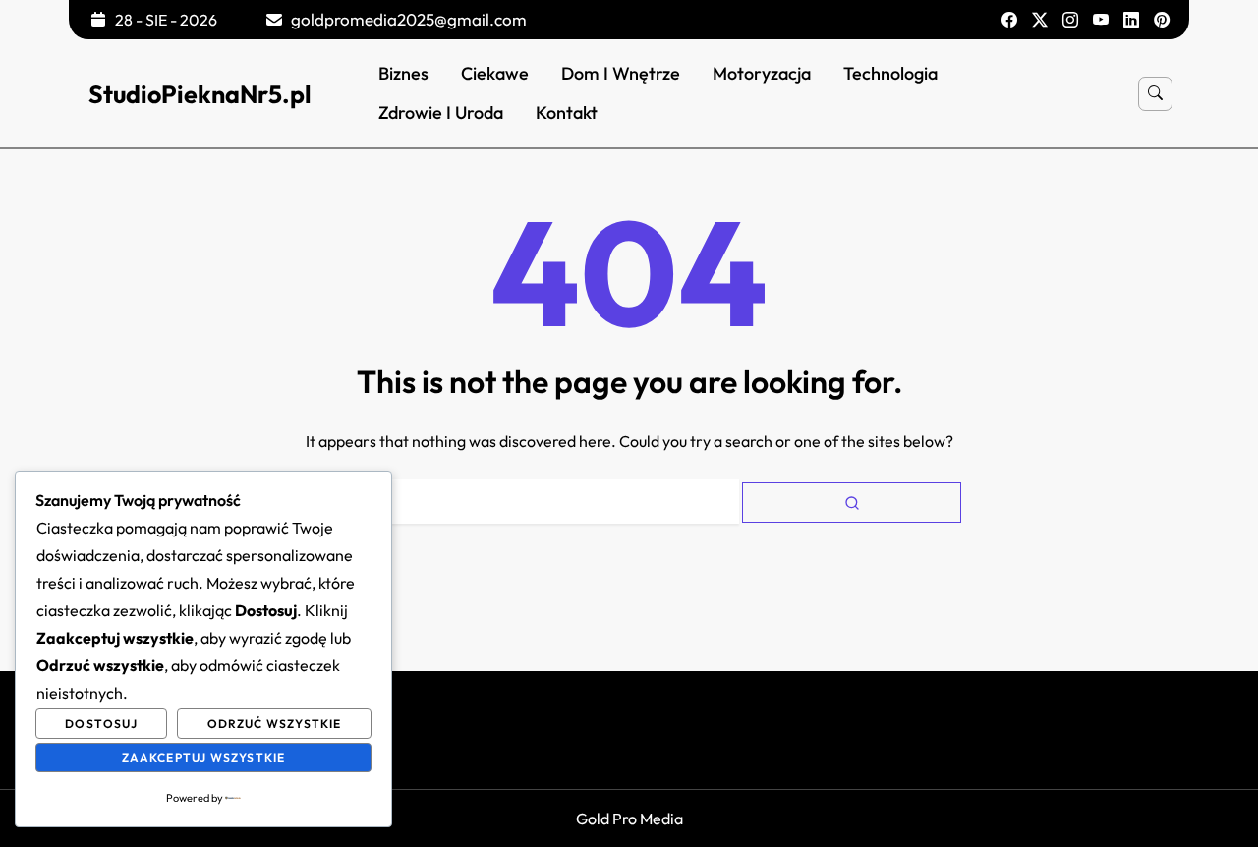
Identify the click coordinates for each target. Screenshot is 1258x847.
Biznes (403, 74)
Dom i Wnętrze (620, 74)
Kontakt (567, 113)
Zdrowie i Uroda (440, 113)
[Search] (851, 502)
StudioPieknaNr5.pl (200, 94)
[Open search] (1155, 94)
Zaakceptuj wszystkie (204, 757)
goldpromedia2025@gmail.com (409, 19)
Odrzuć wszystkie (274, 723)
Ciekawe (495, 74)
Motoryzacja (762, 74)
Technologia (890, 74)
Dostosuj (101, 723)
